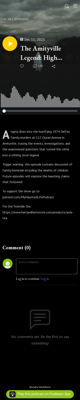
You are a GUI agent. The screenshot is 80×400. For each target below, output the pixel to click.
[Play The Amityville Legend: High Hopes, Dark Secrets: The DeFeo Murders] (9, 43)
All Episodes (18, 19)
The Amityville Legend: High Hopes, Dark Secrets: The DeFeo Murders (45, 53)
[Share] (53, 66)
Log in (45, 278)
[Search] (67, 6)
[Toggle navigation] (75, 6)
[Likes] (22, 66)
